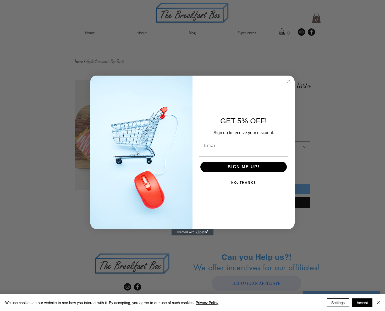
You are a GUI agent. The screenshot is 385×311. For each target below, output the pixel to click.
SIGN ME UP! (244, 167)
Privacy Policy (207, 302)
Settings (338, 302)
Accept (362, 302)
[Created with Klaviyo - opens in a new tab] (192, 232)
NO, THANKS (243, 183)
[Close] (379, 302)
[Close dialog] (289, 81)
